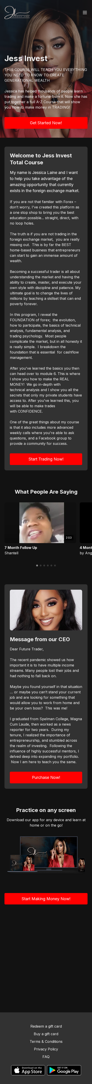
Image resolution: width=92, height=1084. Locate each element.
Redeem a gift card (46, 1026)
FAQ (46, 1056)
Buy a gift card (46, 1034)
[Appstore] (28, 1070)
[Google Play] (64, 1070)
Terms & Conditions (46, 1041)
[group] (40, 522)
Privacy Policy (46, 1049)
